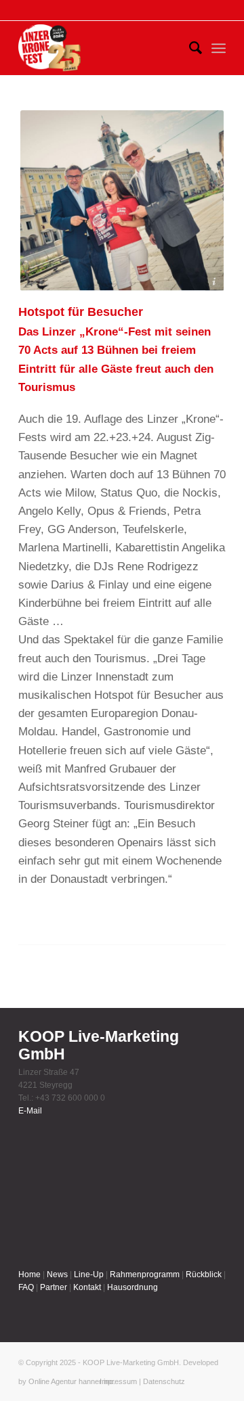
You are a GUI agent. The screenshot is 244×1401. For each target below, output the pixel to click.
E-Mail (30, 1111)
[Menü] (218, 48)
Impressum (118, 1381)
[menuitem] (189, 48)
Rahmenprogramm (145, 1274)
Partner (53, 1287)
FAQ (26, 1287)
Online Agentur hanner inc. (71, 1381)
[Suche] (189, 48)
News (57, 1274)
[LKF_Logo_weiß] (49, 48)
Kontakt (87, 1287)
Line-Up (89, 1274)
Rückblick (204, 1274)
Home (29, 1274)
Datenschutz (164, 1381)
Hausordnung (132, 1287)
